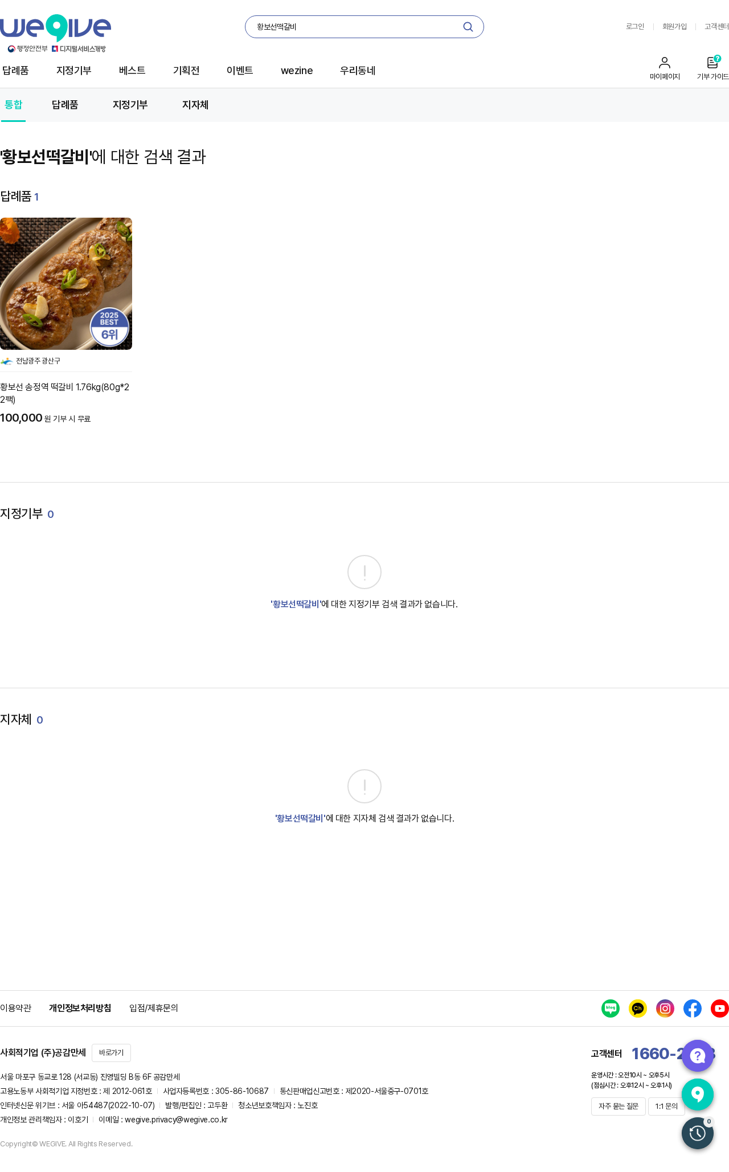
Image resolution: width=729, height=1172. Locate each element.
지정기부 (74, 70)
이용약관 (15, 1008)
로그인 (635, 26)
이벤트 (240, 70)
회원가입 (674, 26)
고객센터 (717, 26)
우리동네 (357, 70)
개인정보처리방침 (80, 1008)
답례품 (15, 70)
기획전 (186, 70)
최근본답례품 (698, 1133)
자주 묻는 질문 (618, 1106)
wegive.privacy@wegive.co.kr (176, 1119)
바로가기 (111, 1052)
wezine (297, 70)
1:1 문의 (666, 1106)
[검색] (468, 26)
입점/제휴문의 (153, 1008)
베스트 (132, 70)
